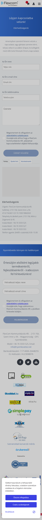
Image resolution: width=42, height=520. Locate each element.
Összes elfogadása (21, 497)
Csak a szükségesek (21, 505)
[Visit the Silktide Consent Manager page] (34, 512)
